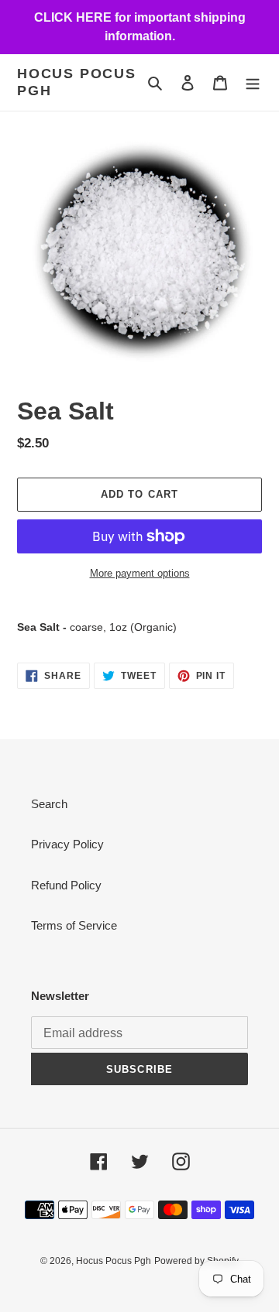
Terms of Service (74, 925)
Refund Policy (66, 885)
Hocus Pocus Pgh (76, 82)
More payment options (140, 573)
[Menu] (252, 82)
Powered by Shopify (196, 1260)
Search (49, 803)
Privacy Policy (67, 844)
